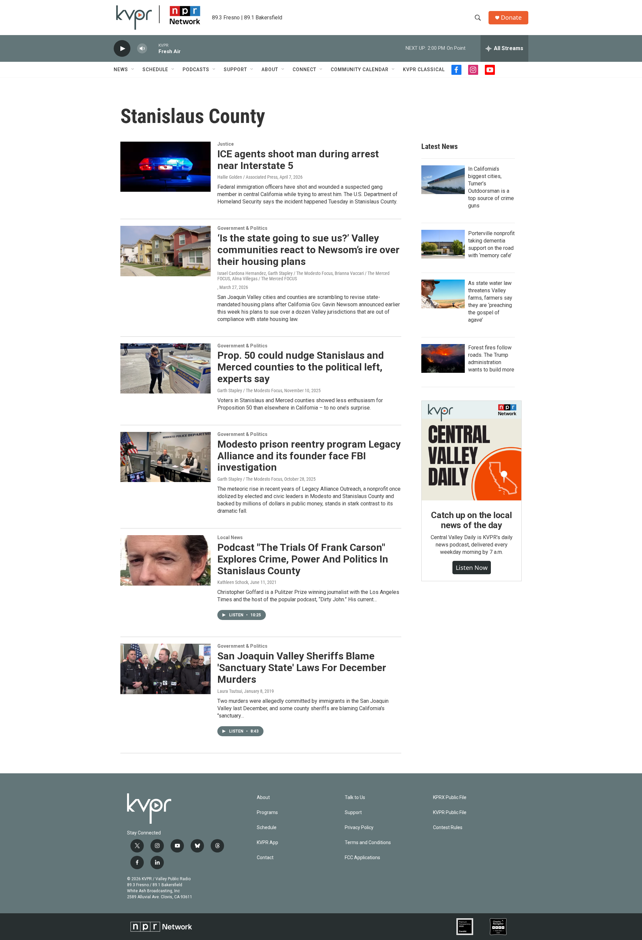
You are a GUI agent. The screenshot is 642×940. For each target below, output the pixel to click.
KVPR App (267, 842)
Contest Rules (447, 827)
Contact (265, 857)
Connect (304, 69)
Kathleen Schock (232, 582)
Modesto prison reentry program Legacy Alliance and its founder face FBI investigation (309, 455)
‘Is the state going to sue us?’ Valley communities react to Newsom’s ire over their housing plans (308, 249)
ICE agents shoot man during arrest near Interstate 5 (298, 159)
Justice (225, 144)
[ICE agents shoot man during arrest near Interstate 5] (165, 167)
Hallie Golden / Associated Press (247, 177)
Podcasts (196, 69)
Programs (267, 812)
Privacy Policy (359, 827)
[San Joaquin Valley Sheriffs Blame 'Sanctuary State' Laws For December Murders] (165, 669)
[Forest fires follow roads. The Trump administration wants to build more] (443, 358)
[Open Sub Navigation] (133, 69)
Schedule (155, 69)
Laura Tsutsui (229, 691)
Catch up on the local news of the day (471, 520)
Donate (511, 17)
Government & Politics (242, 228)
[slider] (153, 48)
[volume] (142, 48)
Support (235, 69)
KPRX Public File (449, 797)
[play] (122, 48)
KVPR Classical (424, 69)
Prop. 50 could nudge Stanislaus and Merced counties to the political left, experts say (300, 366)
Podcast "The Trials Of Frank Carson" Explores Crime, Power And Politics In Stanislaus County (302, 559)
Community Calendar (360, 69)
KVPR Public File (449, 812)
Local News (230, 537)
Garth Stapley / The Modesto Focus (249, 390)
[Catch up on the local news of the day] (471, 450)
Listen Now (472, 568)
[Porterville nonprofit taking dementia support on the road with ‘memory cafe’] (443, 244)
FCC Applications (362, 857)
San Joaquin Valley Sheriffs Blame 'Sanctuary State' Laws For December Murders (301, 667)
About (269, 69)
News (121, 69)
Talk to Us (355, 797)
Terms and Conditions (368, 842)
